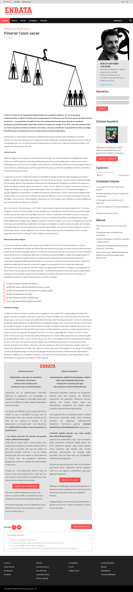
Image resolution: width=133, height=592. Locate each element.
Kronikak (7, 574)
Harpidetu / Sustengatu (107, 159)
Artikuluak (8, 29)
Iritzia (23, 21)
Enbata (19, 589)
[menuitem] (123, 1)
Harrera (5, 21)
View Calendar (123, 175)
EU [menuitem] (123, 2)
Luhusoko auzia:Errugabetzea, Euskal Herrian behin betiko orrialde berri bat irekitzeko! (44, 548)
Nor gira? (17, 2)
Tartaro (43, 21)
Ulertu (14, 21)
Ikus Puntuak (18, 29)
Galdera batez (74, 570)
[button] (99, 175)
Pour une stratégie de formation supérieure (28, 545)
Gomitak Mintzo (42, 567)
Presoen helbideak (108, 574)
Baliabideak (105, 570)
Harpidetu (118, 21)
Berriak (104, 567)
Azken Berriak (9, 567)
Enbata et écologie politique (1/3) (24, 540)
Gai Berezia (8, 570)
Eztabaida (33, 21)
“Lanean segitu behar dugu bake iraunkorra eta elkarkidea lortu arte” (37, 543)
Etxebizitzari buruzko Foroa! (107, 213)
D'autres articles (106, 84)
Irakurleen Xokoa (42, 574)
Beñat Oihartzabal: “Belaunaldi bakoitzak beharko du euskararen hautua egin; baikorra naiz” (112, 255)
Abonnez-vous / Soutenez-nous (26, 486)
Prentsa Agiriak (42, 578)
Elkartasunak (26, 2)
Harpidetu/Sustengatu (70, 480)
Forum (71, 567)
